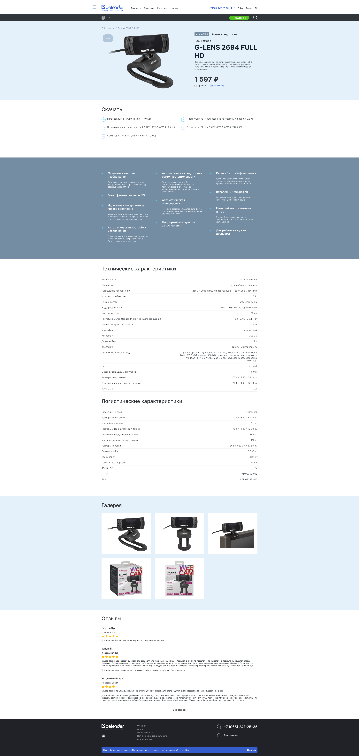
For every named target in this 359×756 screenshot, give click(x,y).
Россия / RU (251, 8)
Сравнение (149, 8)
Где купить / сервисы (167, 8)
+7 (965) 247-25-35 (219, 8)
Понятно (251, 750)
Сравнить (202, 85)
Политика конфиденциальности (152, 736)
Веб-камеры (108, 28)
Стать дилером (144, 739)
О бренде (141, 726)
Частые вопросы (145, 732)
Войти (240, 8)
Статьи (140, 729)
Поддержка (239, 17)
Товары (134, 8)
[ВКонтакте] (103, 736)
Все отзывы (179, 709)
